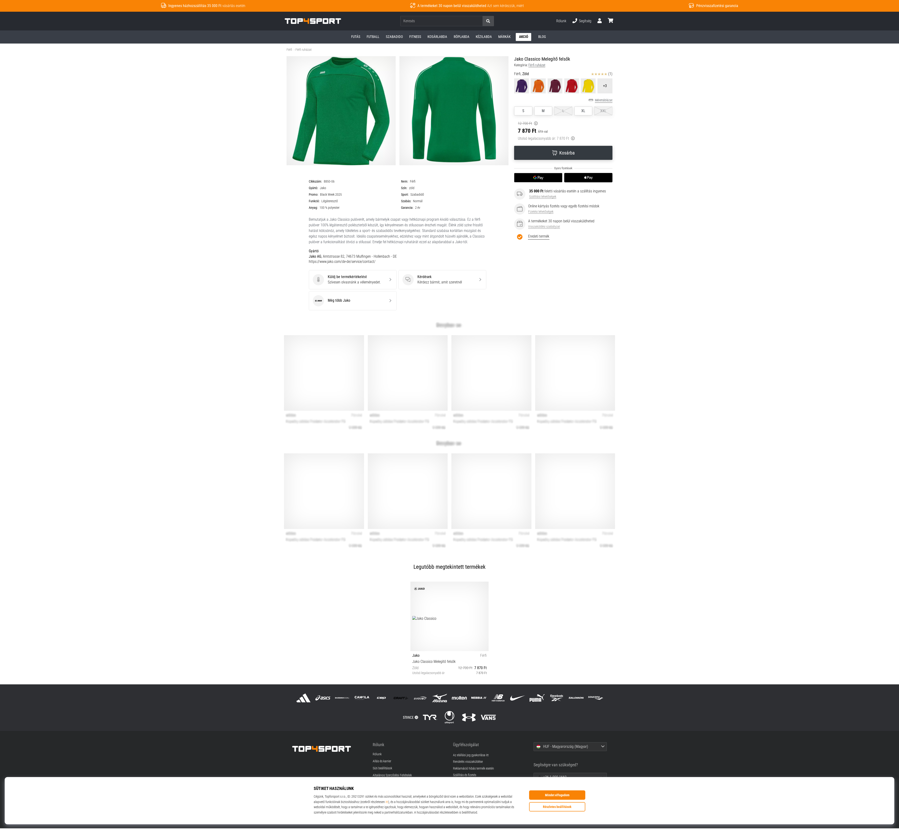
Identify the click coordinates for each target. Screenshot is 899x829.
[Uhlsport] (449, 717)
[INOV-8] (420, 698)
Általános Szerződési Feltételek (392, 775)
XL (583, 111)
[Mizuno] (440, 698)
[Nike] (517, 698)
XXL (603, 111)
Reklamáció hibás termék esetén (473, 768)
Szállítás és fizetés (464, 775)
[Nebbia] (478, 698)
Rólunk (561, 21)
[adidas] (303, 698)
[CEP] (381, 698)
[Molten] (459, 698)
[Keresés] (488, 21)
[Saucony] (595, 698)
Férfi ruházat (303, 50)
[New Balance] (498, 698)
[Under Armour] (469, 717)
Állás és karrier (382, 761)
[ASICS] (323, 698)
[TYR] (430, 717)
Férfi (289, 50)
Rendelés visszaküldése (468, 762)
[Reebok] (556, 698)
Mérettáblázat (603, 100)
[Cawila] (362, 698)
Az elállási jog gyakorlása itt (471, 755)
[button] (479, 21)
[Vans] (488, 717)
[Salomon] (576, 698)
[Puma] (537, 698)
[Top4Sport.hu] (329, 749)
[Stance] (410, 717)
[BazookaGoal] (342, 698)
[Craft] (400, 698)
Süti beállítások (382, 768)
